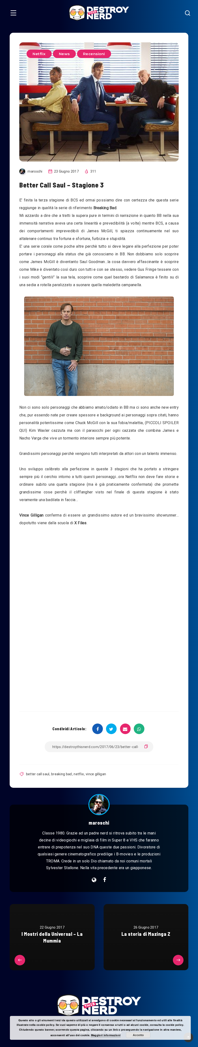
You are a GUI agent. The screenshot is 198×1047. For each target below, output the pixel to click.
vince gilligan (96, 774)
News (64, 54)
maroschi (99, 823)
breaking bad (61, 774)
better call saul (38, 774)
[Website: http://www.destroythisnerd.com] (94, 880)
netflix (79, 774)
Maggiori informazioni (105, 1035)
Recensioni (94, 54)
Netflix (39, 54)
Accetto (138, 1035)
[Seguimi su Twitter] (104, 880)
